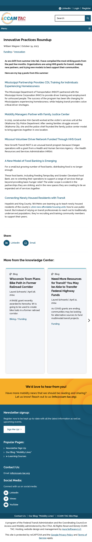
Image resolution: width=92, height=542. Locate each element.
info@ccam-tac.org (64, 396)
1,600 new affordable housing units (48, 207)
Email (32, 242)
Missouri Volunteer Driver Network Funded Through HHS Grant (43, 139)
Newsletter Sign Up (16, 448)
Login (76, 8)
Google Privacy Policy (62, 535)
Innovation (19, 51)
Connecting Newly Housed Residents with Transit (35, 197)
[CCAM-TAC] (13, 18)
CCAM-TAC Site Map (67, 516)
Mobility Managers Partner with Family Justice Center (37, 114)
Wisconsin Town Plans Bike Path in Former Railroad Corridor (25, 283)
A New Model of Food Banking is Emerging (31, 160)
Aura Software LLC (71, 529)
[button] (89, 320)
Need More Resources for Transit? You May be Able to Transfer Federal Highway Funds (66, 287)
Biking (13, 319)
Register (86, 8)
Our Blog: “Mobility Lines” (19, 452)
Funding (8, 51)
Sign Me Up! (13, 429)
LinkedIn (66, 8)
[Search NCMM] (88, 18)
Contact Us (20, 516)
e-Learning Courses (16, 456)
